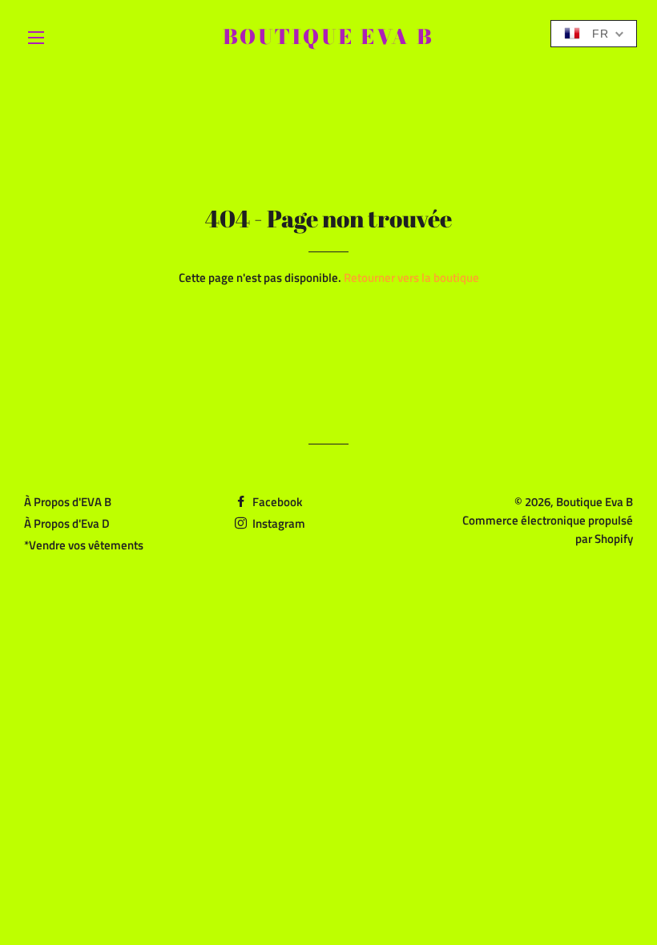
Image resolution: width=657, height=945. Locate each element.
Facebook (276, 502)
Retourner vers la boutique (411, 277)
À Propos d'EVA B (67, 502)
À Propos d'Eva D (67, 523)
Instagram (277, 523)
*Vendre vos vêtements (83, 545)
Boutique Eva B (328, 37)
